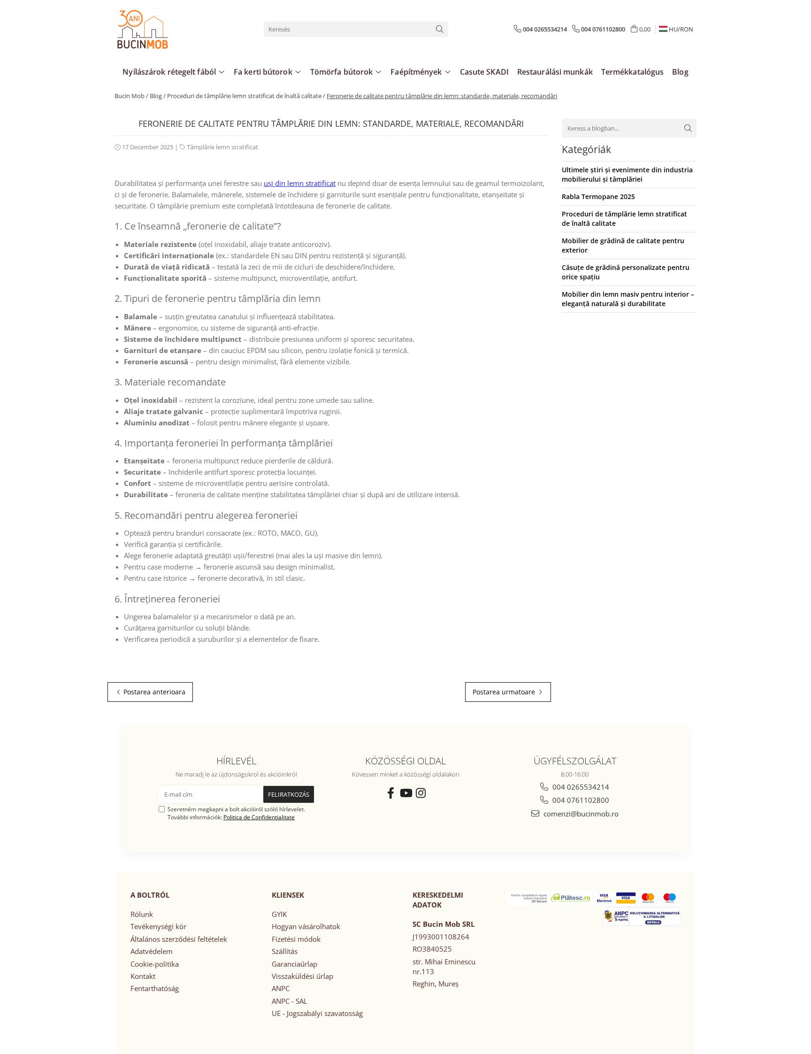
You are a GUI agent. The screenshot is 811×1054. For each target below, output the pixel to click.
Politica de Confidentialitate (259, 817)
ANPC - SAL (289, 1001)
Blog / (158, 96)
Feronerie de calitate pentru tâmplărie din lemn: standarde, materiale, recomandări (442, 96)
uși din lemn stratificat (300, 183)
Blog (680, 72)
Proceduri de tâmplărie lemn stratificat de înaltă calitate (624, 218)
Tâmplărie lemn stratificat (222, 147)
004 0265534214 (580, 787)
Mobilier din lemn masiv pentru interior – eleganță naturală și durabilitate (628, 299)
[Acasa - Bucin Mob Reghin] (161, 29)
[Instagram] (420, 793)
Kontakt (142, 976)
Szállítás (285, 951)
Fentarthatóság (154, 988)
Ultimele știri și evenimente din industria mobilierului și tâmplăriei (627, 174)
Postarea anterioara (153, 691)
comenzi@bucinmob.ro (580, 813)
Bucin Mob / (131, 96)
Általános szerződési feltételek (178, 939)
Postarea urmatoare (505, 691)
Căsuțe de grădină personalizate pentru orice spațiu (625, 272)
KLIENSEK (288, 895)
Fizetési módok (296, 939)
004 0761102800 (580, 800)
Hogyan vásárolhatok (306, 926)
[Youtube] (405, 793)
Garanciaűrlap (294, 964)
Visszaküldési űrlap (302, 976)
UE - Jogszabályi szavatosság (317, 1013)
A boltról (149, 895)
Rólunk (141, 914)
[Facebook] (390, 793)
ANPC (281, 988)
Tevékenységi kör (158, 926)
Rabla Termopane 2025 (598, 196)
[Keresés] (439, 29)
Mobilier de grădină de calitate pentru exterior (623, 245)
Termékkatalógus (632, 72)
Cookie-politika (154, 964)
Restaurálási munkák (555, 72)
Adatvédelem (151, 951)
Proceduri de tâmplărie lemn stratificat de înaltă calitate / (246, 96)
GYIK (279, 914)
